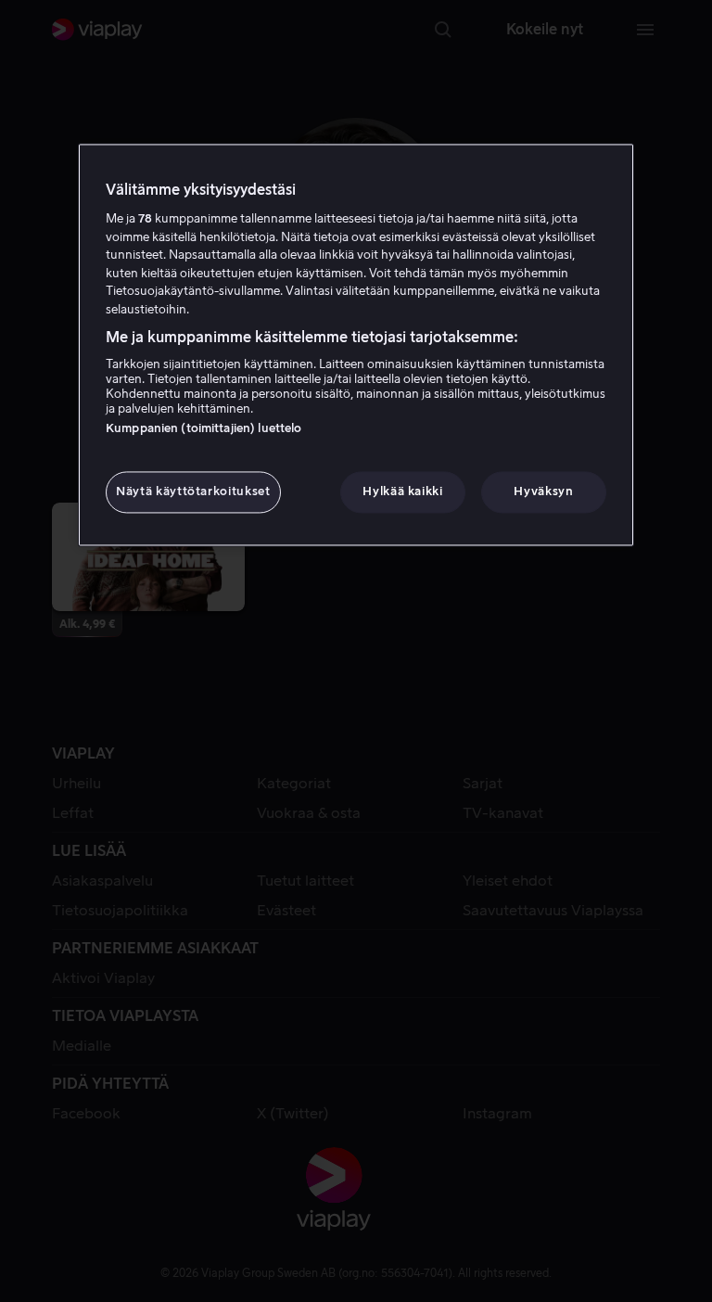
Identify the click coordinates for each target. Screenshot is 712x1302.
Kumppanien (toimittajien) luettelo (203, 429)
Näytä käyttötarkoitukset (193, 492)
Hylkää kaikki (402, 492)
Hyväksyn (543, 492)
